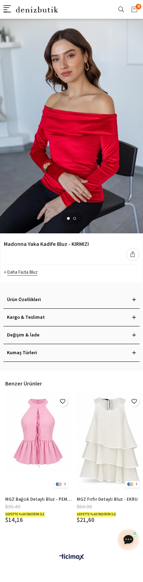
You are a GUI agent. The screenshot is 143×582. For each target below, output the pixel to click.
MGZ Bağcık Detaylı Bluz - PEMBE (38, 499)
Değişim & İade (23, 335)
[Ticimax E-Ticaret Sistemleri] (71, 557)
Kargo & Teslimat (26, 317)
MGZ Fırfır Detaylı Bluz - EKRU (107, 499)
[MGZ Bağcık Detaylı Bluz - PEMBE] (38, 441)
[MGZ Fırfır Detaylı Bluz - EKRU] (110, 441)
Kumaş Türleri (22, 352)
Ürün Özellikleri (24, 299)
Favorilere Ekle (62, 401)
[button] (68, 218)
